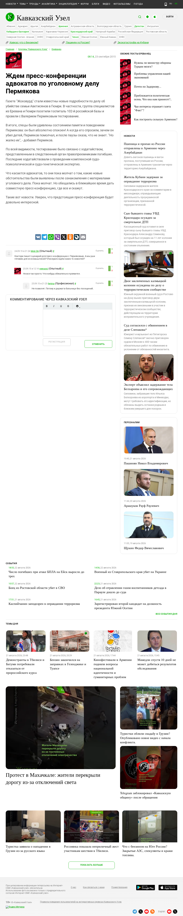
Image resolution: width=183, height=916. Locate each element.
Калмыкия (37, 31)
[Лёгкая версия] (165, 4)
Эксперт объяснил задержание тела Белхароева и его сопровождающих (148, 386)
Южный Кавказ (108, 37)
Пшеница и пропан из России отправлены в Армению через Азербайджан (144, 148)
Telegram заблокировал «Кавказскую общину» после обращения (145, 795)
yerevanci (43, 268)
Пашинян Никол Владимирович (146, 463)
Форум (84, 4)
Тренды (33, 4)
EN (176, 4)
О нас (73, 887)
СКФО (40, 37)
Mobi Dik (35, 251)
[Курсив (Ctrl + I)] (53, 306)
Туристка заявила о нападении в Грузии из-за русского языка (28, 848)
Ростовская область (156, 31)
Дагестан (139, 26)
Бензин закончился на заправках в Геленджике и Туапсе (68, 663)
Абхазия (10, 26)
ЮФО (122, 37)
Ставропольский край (57, 37)
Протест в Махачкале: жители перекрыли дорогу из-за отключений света (53, 778)
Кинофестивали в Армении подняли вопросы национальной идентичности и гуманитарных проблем (113, 668)
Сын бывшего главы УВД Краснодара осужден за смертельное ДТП (141, 217)
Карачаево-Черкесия (57, 31)
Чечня (75, 37)
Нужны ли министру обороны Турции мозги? (152, 64)
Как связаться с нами (93, 887)
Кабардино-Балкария (17, 31)
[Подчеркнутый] (61, 306)
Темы (22, 4)
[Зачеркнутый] (68, 306)
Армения (63, 26)
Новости (11, 4)
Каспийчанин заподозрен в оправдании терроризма (44, 603)
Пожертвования (119, 887)
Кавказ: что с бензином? (23, 42)
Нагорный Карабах (105, 31)
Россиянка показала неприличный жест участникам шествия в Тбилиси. (91, 848)
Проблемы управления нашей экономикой (152, 75)
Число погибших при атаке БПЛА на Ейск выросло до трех (46, 574)
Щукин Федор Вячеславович (144, 548)
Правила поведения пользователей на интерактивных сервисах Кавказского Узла (81, 902)
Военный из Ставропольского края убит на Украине (130, 572)
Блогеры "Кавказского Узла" (33, 49)
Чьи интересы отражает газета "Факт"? (152, 108)
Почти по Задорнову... (147, 86)
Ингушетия (153, 26)
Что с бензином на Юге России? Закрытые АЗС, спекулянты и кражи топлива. (147, 850)
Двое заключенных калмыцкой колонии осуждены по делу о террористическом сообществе (145, 285)
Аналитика (48, 4)
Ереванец (56, 49)
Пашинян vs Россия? (77, 42)
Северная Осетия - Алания (20, 37)
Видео (106, 4)
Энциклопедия (68, 4)
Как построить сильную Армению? (155, 119)
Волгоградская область (109, 26)
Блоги (95, 4)
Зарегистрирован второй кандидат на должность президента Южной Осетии (128, 605)
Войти (169, 16)
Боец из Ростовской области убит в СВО (37, 587)
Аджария (22, 26)
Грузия (128, 26)
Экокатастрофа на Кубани (133, 42)
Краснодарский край (82, 31)
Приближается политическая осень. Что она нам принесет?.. (153, 97)
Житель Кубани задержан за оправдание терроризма (143, 179)
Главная (10, 49)
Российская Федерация (130, 31)
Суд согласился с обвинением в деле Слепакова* (145, 327)
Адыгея (34, 26)
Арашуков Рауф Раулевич (141, 505)
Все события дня (166, 614)
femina (51, 283)
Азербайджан (48, 26)
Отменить (98, 344)
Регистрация (56, 341)
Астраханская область (82, 26)
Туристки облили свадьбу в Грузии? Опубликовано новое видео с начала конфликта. (145, 737)
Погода (138, 4)
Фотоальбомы (121, 4)
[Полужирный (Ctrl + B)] (46, 306)
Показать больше (91, 865)
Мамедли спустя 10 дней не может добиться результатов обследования (156, 663)
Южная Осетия (89, 37)
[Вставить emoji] (77, 306)
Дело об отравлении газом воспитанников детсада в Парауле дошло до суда (130, 589)
